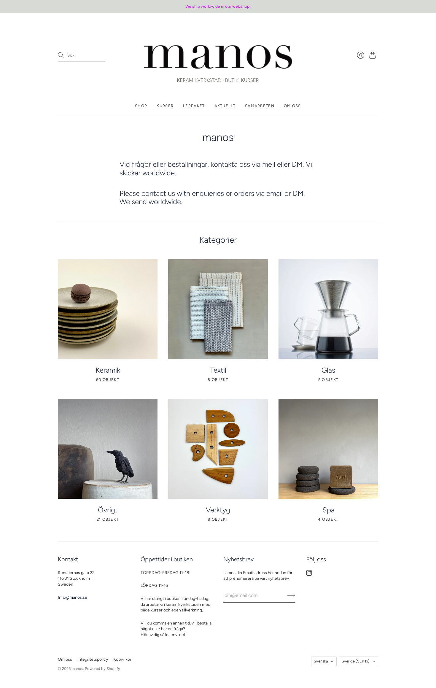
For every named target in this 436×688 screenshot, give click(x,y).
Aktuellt (224, 106)
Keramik (108, 370)
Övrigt (108, 510)
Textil (218, 370)
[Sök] (61, 55)
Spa (328, 510)
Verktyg (218, 510)
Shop (141, 106)
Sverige (356, 661)
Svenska (321, 661)
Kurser (165, 106)
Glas (328, 370)
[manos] (218, 55)
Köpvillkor (122, 659)
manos (77, 668)
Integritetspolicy (92, 659)
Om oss (292, 106)
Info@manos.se (72, 597)
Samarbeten (259, 106)
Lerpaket (194, 106)
